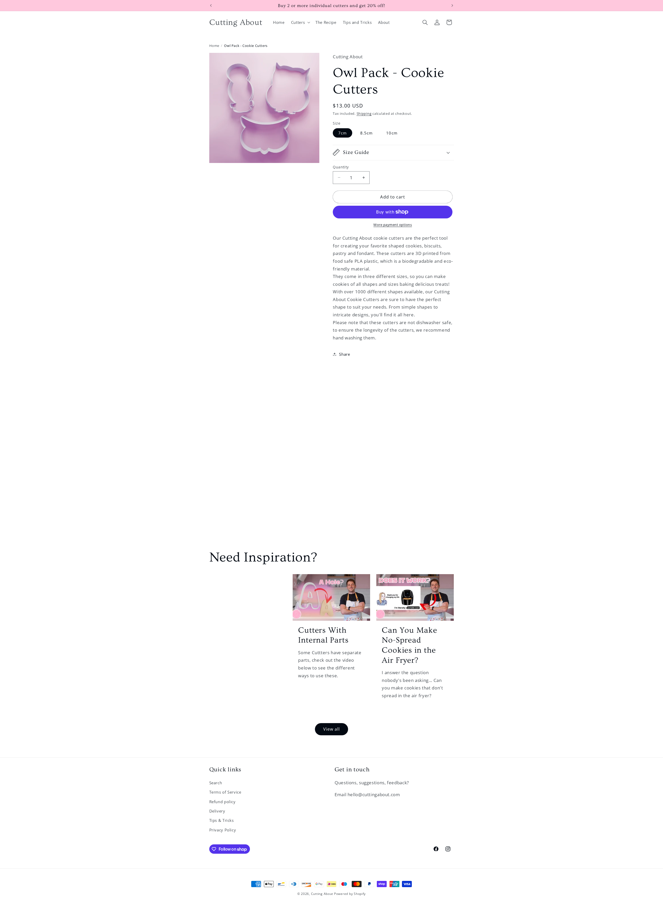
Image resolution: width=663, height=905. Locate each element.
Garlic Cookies (244, 586)
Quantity (341, 166)
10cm (391, 132)
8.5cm (366, 132)
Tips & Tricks (221, 820)
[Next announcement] (452, 5)
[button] (300, 22)
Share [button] (344, 354)
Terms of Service (225, 792)
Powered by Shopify (350, 894)
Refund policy (222, 801)
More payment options (392, 225)
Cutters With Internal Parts (323, 635)
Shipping (364, 113)
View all (331, 729)
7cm (342, 132)
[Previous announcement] (211, 5)
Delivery (217, 811)
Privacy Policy (222, 829)
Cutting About (322, 894)
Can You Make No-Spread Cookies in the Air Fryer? (409, 645)
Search (215, 782)
